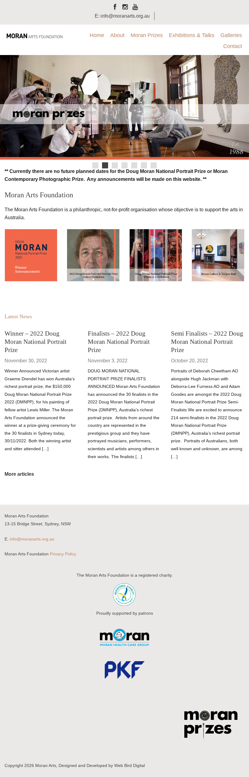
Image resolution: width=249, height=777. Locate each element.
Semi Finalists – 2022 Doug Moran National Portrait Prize (207, 341)
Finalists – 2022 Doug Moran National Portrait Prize (119, 341)
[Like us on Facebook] (115, 7)
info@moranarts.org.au (32, 539)
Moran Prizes (147, 35)
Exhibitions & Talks (191, 35)
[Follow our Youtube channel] (135, 7)
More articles (19, 474)
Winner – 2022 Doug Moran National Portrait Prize (36, 341)
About (117, 35)
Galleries (231, 35)
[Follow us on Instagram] (125, 7)
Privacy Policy (63, 553)
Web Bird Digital (129, 765)
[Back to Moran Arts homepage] (34, 35)
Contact (232, 46)
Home (97, 35)
